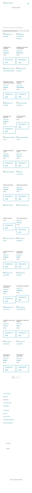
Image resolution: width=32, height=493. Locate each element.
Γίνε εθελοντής (7, 403)
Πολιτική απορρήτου (8, 419)
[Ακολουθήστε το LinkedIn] (21, 484)
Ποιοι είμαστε (7, 393)
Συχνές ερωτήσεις (8, 423)
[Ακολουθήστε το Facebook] (11, 484)
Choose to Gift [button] (9, 61)
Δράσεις (5, 396)
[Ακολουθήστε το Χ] (14, 484)
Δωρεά (5, 413)
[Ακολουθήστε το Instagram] (17, 484)
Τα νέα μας (6, 410)
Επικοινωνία (6, 416)
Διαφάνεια (6, 406)
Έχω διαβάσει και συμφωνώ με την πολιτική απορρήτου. (15, 456)
